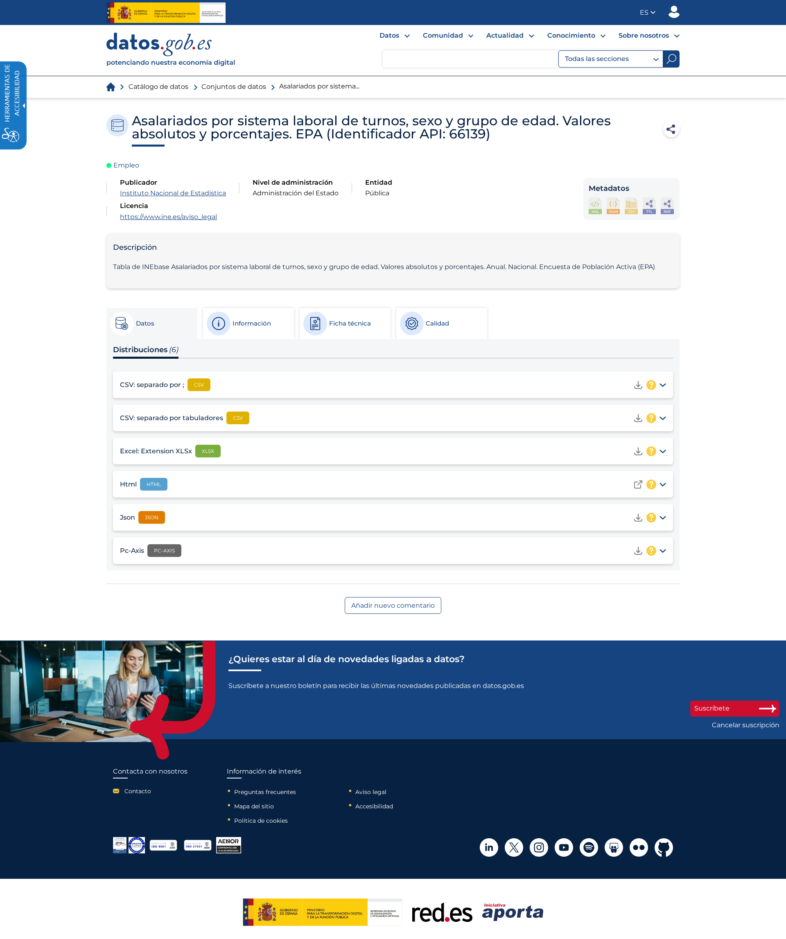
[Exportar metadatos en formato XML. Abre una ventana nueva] (595, 205)
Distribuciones (145, 349)
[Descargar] (638, 385)
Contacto (137, 791)
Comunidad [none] (443, 35)
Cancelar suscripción (745, 725)
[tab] (151, 323)
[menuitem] (388, 38)
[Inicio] (171, 50)
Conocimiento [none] (571, 35)
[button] (647, 12)
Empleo (126, 165)
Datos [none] (389, 35)
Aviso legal (370, 792)
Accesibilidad (374, 806)
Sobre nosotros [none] (644, 35)
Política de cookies (261, 820)
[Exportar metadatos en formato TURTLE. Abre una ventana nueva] (649, 205)
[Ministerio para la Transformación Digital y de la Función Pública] (166, 12)
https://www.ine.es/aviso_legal (168, 217)
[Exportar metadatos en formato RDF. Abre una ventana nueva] (667, 205)
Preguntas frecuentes (265, 792)
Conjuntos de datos (233, 87)
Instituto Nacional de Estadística (173, 193)
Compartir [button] (671, 129)
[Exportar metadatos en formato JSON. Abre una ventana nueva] (613, 205)
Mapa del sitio (254, 806)
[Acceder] (638, 484)
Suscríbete (712, 708)
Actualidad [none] (505, 35)
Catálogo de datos (158, 87)
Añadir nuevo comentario (393, 605)
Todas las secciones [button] (597, 59)
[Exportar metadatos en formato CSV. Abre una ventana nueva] (631, 205)
